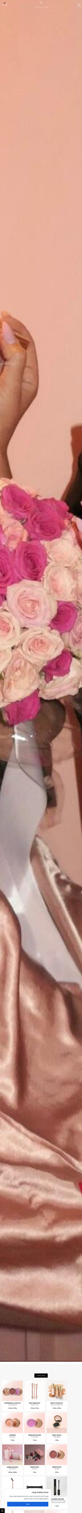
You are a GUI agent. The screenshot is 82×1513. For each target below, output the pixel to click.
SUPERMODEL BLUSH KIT (12, 1403)
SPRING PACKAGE (12, 1467)
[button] (2, 1510)
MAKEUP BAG (34, 1467)
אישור (28, 1504)
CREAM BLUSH (56, 1467)
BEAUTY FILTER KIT (57, 1403)
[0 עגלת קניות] (6, 5)
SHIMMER (12, 1435)
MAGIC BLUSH (56, 1435)
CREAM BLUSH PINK (34, 1435)
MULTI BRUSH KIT (34, 1403)
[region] (27, 1499)
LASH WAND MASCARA (57, 1499)
